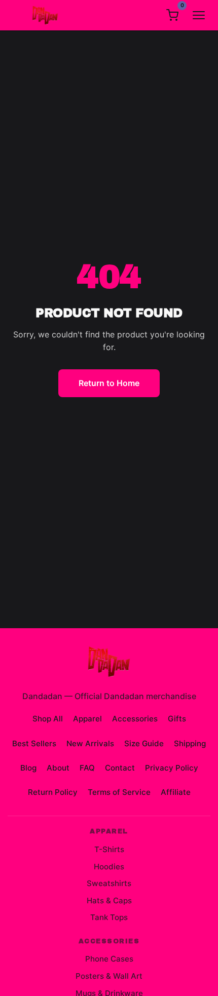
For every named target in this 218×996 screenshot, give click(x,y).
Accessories (135, 718)
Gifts (177, 718)
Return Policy (53, 792)
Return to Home (109, 383)
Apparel (87, 718)
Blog (28, 768)
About (58, 768)
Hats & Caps (109, 900)
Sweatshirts (109, 883)
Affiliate (176, 792)
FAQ (87, 768)
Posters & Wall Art (109, 976)
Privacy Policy (171, 768)
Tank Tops (109, 917)
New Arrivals (90, 743)
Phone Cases (109, 959)
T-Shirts (109, 849)
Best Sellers (34, 743)
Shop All (47, 718)
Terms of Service (119, 792)
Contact (120, 768)
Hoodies (109, 866)
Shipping (190, 743)
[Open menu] (199, 15)
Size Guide (144, 743)
